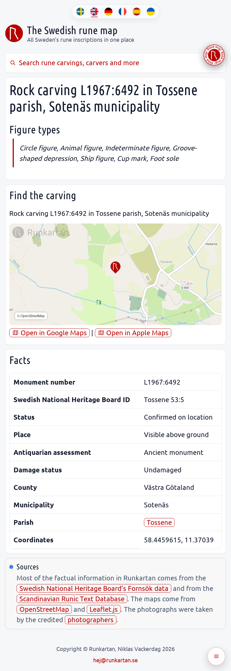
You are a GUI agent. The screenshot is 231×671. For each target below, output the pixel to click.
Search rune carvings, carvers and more (79, 62)
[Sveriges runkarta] (14, 33)
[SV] (80, 12)
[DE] (108, 12)
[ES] (136, 12)
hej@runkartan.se (115, 659)
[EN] (94, 12)
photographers (91, 619)
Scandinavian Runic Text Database (72, 599)
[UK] (150, 12)
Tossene (159, 522)
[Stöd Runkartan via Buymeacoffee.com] (214, 55)
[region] (115, 274)
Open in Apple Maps (136, 332)
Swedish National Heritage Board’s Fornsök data (93, 588)
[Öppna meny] (216, 656)
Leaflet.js (104, 609)
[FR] (122, 12)
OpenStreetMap (44, 609)
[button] (115, 267)
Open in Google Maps (53, 332)
